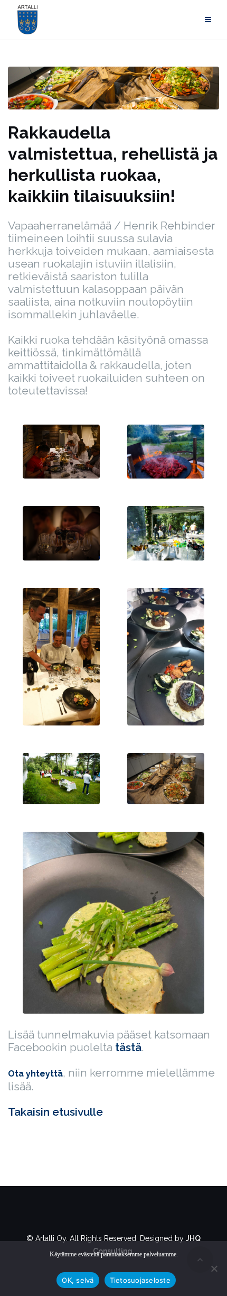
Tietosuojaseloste (140, 1280)
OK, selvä (77, 1280)
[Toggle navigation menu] (208, 20)
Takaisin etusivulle (55, 1111)
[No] (214, 1268)
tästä (128, 1047)
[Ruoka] (113, 87)
